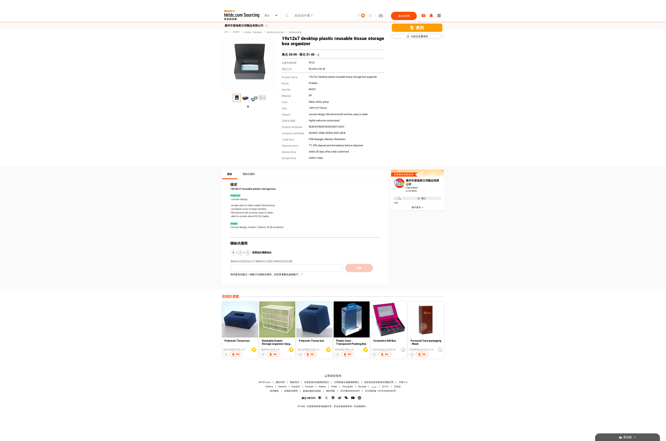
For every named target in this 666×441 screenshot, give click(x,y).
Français (309, 386)
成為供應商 (404, 16)
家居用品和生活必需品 (275, 32)
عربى (374, 386)
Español (296, 386)
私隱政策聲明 (291, 391)
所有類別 (236, 32)
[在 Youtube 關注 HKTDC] (353, 397)
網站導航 (330, 391)
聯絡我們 (294, 382)
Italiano (322, 386)
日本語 (397, 386)
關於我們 (280, 382)
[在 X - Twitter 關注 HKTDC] (326, 397)
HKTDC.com (264, 382)
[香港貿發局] (333, 375)
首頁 (226, 32)
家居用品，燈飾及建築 (253, 32)
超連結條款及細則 (312, 391)
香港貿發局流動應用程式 (316, 382)
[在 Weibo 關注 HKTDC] (339, 397)
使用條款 (274, 391)
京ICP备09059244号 (350, 391)
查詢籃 (627, 437)
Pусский (362, 386)
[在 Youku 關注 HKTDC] (359, 397)
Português (348, 386)
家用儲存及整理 (295, 32)
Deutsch (282, 386)
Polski (334, 386)
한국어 (385, 386)
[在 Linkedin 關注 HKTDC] (333, 397)
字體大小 (403, 382)
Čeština (269, 386)
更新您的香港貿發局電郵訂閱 (379, 382)
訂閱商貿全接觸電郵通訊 (346, 382)
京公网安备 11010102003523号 (380, 391)
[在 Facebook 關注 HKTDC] (320, 397)
